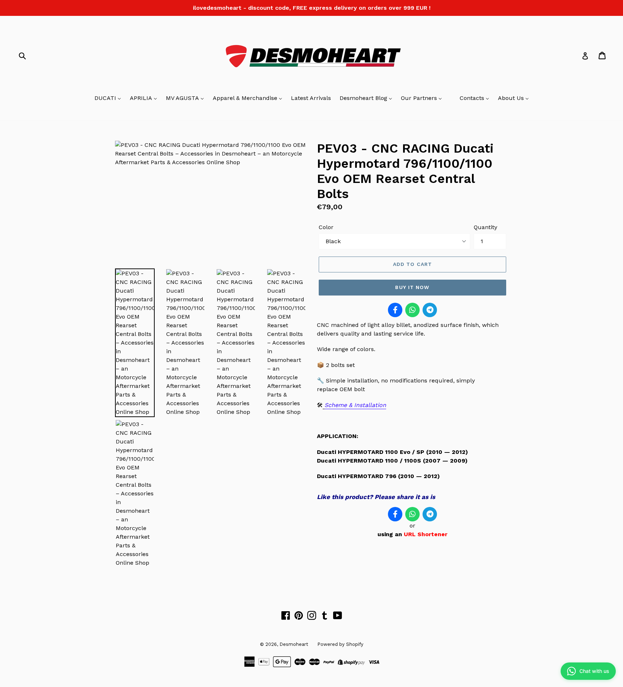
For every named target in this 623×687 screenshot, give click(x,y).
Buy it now (412, 287)
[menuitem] (107, 98)
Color (326, 227)
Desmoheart (293, 644)
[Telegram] (430, 310)
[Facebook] (395, 310)
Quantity (485, 227)
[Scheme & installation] (323, 405)
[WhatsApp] (412, 310)
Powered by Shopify (340, 644)
